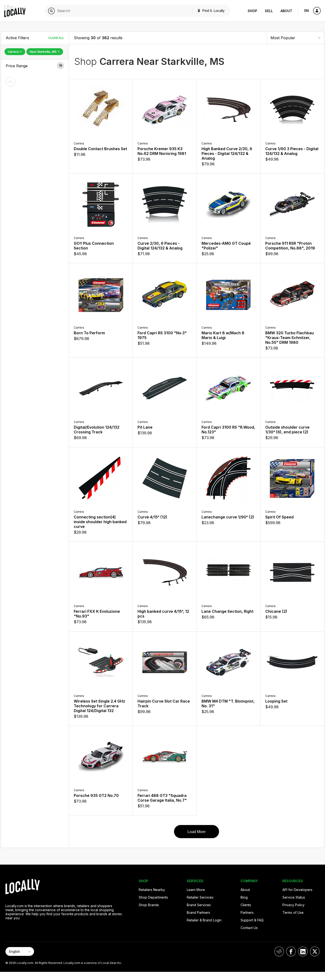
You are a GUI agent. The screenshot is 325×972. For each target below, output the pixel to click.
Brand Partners (198, 912)
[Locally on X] (315, 951)
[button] (35, 66)
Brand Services (199, 905)
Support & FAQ (252, 920)
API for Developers (297, 890)
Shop (252, 11)
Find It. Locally (213, 11)
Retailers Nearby (152, 890)
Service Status (293, 897)
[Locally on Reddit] (279, 951)
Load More (196, 832)
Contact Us (249, 928)
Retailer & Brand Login (204, 920)
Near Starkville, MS (43, 51)
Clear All (56, 38)
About (286, 11)
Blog (244, 897)
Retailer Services (200, 897)
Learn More (196, 890)
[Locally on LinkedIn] (303, 951)
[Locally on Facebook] (291, 951)
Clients (246, 905)
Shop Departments (153, 897)
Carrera (13, 51)
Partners (247, 912)
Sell (269, 11)
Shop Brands (149, 905)
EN (306, 11)
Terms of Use (293, 912)
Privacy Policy (293, 905)
